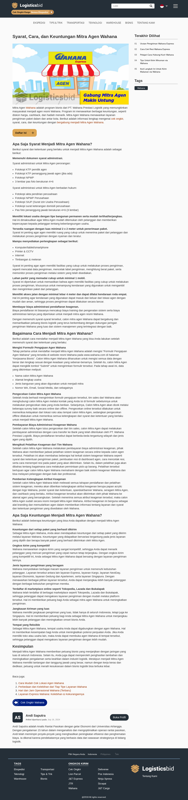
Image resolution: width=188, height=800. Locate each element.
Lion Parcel (74, 774)
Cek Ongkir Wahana (32, 702)
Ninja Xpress (105, 778)
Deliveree (103, 769)
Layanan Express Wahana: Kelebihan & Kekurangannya (51, 694)
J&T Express (75, 778)
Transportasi (75, 22)
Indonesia (92, 754)
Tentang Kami (146, 22)
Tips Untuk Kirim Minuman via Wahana (154, 61)
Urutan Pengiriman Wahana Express (157, 43)
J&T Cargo (104, 788)
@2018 (85, 797)
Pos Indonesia (106, 774)
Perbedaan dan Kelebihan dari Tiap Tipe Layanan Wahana (52, 686)
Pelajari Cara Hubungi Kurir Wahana (157, 55)
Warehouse (113, 22)
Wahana (31, 107)
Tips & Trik (56, 22)
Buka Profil (119, 717)
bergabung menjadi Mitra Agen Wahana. (80, 122)
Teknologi (95, 22)
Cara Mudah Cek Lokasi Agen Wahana (41, 683)
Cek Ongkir (74, 769)
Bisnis (129, 22)
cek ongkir (117, 118)
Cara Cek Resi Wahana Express (155, 49)
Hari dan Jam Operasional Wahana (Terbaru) (44, 690)
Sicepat (102, 783)
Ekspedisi (39, 22)
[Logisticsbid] (26, 8)
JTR (70, 783)
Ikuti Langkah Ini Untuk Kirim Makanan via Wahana (153, 70)
